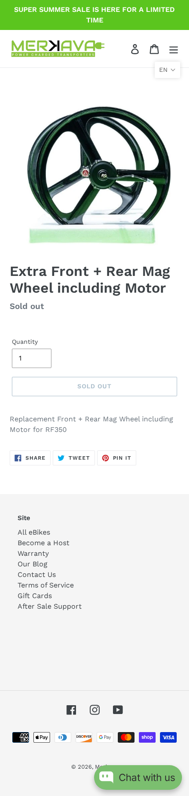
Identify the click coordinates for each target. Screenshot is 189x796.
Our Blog (32, 564)
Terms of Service (46, 585)
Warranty (33, 553)
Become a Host (43, 543)
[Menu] (173, 49)
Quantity (25, 341)
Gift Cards (35, 595)
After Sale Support (50, 606)
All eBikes (34, 532)
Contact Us (37, 574)
